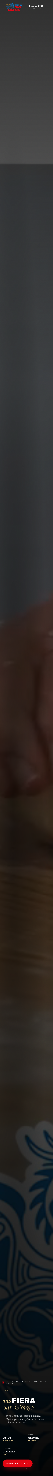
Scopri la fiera (17, 1463)
